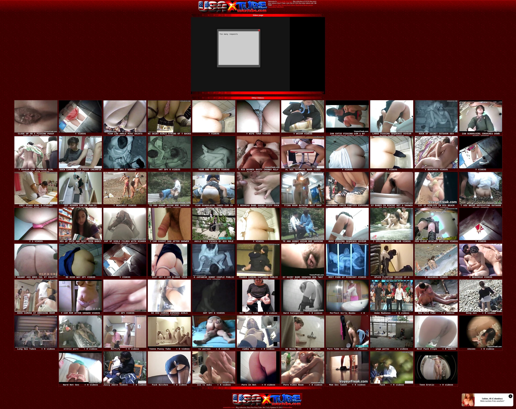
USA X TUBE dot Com (284, 1)
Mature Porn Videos (288, 5)
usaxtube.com (229, 407)
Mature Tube (276, 5)
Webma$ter (287, 407)
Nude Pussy (280, 7)
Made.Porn (299, 5)
